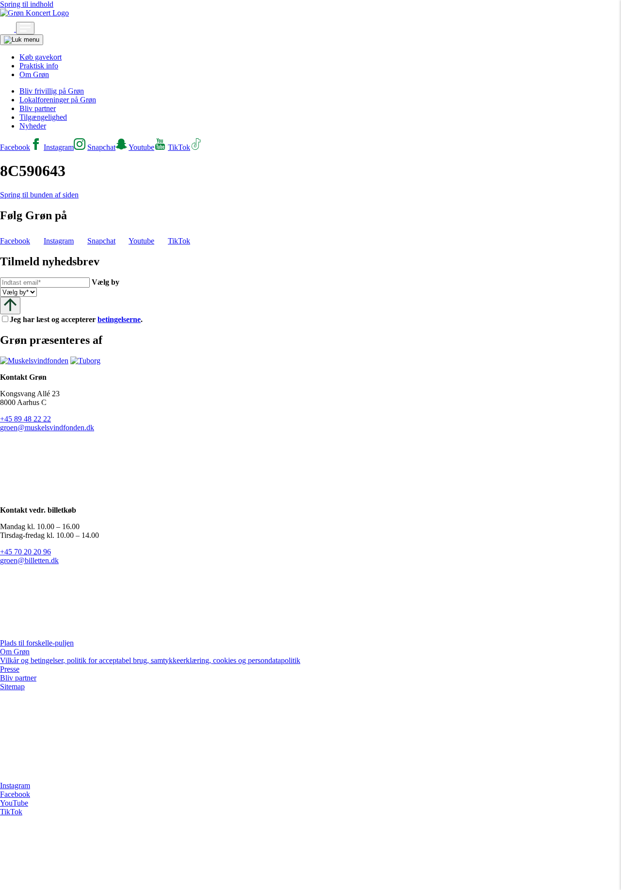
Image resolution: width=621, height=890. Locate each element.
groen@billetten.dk (29, 560)
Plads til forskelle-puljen (37, 643)
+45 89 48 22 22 (25, 419)
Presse (9, 669)
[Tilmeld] (10, 305)
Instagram (15, 785)
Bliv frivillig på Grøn (51, 91)
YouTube (14, 803)
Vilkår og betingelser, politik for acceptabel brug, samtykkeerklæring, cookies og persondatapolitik (150, 660)
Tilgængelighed (43, 117)
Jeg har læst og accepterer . (84, 319)
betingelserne (119, 319)
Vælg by (105, 282)
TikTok (11, 812)
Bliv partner (37, 108)
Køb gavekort (40, 57)
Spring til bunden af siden (39, 195)
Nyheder (32, 126)
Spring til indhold (26, 4)
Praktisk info (38, 66)
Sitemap (12, 686)
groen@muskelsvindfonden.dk (47, 427)
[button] (8, 29)
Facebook (15, 794)
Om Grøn (34, 74)
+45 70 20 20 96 (25, 552)
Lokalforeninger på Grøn (57, 100)
